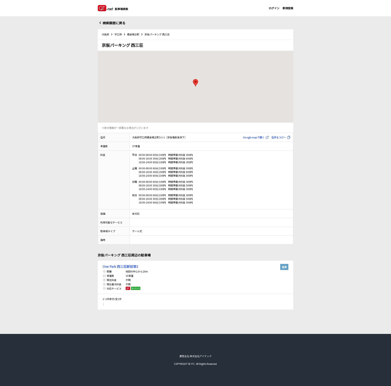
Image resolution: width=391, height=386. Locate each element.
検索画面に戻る (114, 22)
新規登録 (288, 8)
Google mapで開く (254, 137)
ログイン (274, 8)
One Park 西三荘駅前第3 (120, 266)
